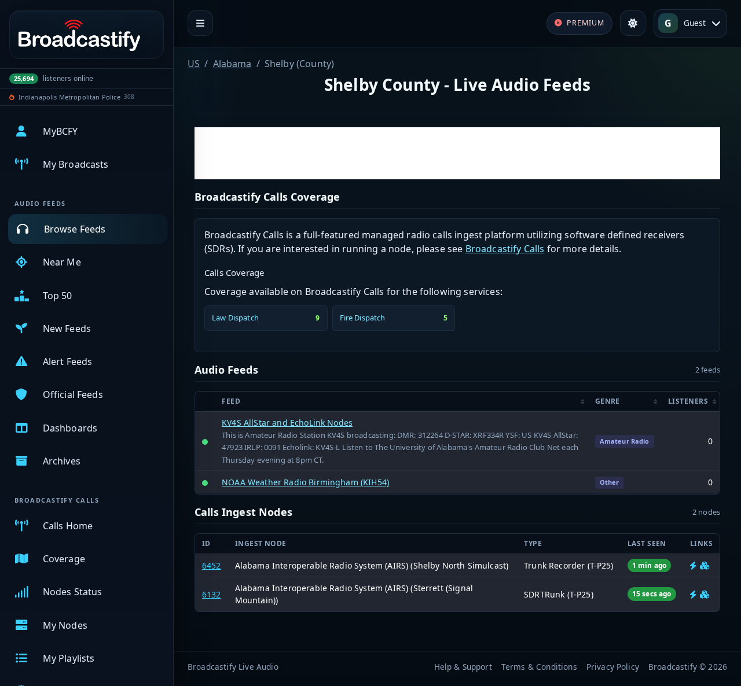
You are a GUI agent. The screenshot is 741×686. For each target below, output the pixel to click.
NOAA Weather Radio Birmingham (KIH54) (305, 482)
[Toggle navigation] (200, 23)
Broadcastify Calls (505, 248)
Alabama (232, 63)
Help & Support (463, 666)
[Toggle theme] (632, 23)
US (194, 63)
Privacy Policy (612, 666)
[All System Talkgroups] (704, 565)
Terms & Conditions (539, 666)
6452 (211, 565)
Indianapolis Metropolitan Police (69, 97)
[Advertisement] (457, 153)
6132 (211, 594)
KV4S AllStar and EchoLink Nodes (287, 422)
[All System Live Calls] (693, 565)
